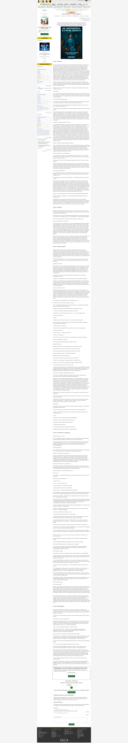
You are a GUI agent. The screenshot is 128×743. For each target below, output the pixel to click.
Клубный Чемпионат (53, 5)
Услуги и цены (66, 732)
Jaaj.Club (50, 85)
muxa (50, 149)
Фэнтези (68, 5)
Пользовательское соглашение (43, 732)
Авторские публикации (67, 733)
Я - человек (44, 14)
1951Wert (49, 90)
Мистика (66, 4)
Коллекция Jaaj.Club (45, 4)
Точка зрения (40, 114)
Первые (39, 91)
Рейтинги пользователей (81, 735)
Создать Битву (80, 731)
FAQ (39, 734)
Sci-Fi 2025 (77, 5)
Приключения (73, 4)
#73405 (55, 709)
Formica (59, 709)
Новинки (53, 4)
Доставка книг (54, 732)
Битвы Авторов (82, 5)
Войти (78, 0)
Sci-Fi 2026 (85, 4)
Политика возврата (54, 733)
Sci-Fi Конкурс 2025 (87, 19)
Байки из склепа (63, 5)
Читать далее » (75, 699)
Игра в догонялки (40, 66)
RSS (65, 734)
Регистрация (81, 0)
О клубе (79, 737)
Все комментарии (44, 150)
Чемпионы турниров (80, 734)
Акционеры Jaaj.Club (80, 736)
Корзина (84, 0)
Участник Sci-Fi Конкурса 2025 (71, 12)
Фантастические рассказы (65, 10)
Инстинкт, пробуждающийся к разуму (44, 29)
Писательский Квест (80, 732)
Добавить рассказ (80, 730)
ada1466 (50, 137)
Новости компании (41, 735)
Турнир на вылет (46, 5)
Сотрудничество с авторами (68, 731)
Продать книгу (54, 736)
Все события (44, 61)
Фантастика (60, 4)
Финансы (74, 10)
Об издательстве (66, 730)
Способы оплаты (54, 734)
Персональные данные (42, 733)
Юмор (80, 10)
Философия (71, 10)
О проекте (40, 736)
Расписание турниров (81, 733)
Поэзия (80, 4)
